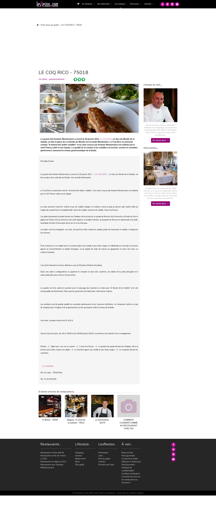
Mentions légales (137, 493)
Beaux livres (80, 458)
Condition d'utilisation (131, 473)
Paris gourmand (128, 455)
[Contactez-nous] (177, 4)
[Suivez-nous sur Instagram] (172, 4)
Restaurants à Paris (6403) (52, 452)
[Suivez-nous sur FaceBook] (162, 4)
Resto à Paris (127, 452)
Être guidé (79, 464)
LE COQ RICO (106, 139)
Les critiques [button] (119, 4)
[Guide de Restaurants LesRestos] (47, 4)
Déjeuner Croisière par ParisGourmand (131, 463)
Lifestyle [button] (147, 4)
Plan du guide (104, 458)
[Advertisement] (89, 47)
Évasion (78, 455)
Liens (100, 455)
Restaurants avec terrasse (51, 464)
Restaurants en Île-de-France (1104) (53, 457)
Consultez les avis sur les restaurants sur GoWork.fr (131, 479)
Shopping (79, 452)
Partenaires (103, 452)
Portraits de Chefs (106, 464)
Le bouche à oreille (130, 458)
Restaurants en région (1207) (53, 461)
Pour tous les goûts (50, 25)
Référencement (47, 467)
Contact (101, 461)
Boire (77, 461)
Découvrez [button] (134, 4)
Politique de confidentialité (128, 469)
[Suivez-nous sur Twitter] (167, 4)
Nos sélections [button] (103, 4)
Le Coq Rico (48, 366)
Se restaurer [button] (87, 4)
